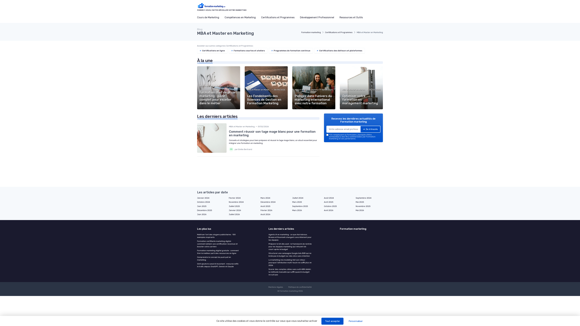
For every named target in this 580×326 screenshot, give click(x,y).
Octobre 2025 (330, 206)
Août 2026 (265, 214)
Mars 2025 (297, 202)
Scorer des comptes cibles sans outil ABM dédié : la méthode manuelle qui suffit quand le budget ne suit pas (290, 272)
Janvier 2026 (235, 210)
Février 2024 (235, 198)
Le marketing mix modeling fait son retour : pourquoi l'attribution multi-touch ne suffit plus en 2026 (290, 262)
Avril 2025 (328, 202)
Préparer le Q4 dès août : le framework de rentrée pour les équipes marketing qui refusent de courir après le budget (290, 246)
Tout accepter (332, 321)
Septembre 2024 (363, 198)
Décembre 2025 (204, 210)
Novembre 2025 (363, 206)
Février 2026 (266, 210)
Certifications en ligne (212, 51)
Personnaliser (356, 321)
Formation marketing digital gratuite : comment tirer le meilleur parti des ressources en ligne (218, 251)
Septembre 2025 (300, 206)
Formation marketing (311, 32)
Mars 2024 (265, 198)
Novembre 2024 (236, 202)
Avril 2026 (328, 210)
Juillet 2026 (234, 214)
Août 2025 (265, 206)
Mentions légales (275, 287)
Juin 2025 (201, 206)
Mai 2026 (360, 210)
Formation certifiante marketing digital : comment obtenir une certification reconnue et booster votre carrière (217, 244)
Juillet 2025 (234, 206)
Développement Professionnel (317, 17)
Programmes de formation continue (290, 51)
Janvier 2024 (203, 198)
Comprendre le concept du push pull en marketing (214, 258)
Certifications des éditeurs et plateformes (339, 51)
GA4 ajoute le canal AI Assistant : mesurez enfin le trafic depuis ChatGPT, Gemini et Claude (217, 265)
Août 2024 (329, 198)
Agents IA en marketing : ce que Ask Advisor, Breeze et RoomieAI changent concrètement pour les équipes (290, 237)
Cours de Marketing (208, 17)
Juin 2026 (201, 214)
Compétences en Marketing (240, 17)
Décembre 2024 (268, 202)
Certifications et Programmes (278, 17)
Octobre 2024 (203, 202)
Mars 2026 (297, 210)
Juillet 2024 (297, 198)
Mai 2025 (360, 202)
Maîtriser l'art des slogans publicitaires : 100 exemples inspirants (216, 235)
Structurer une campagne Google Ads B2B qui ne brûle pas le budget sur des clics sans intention (290, 254)
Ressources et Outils (351, 17)
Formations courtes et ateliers (248, 51)
